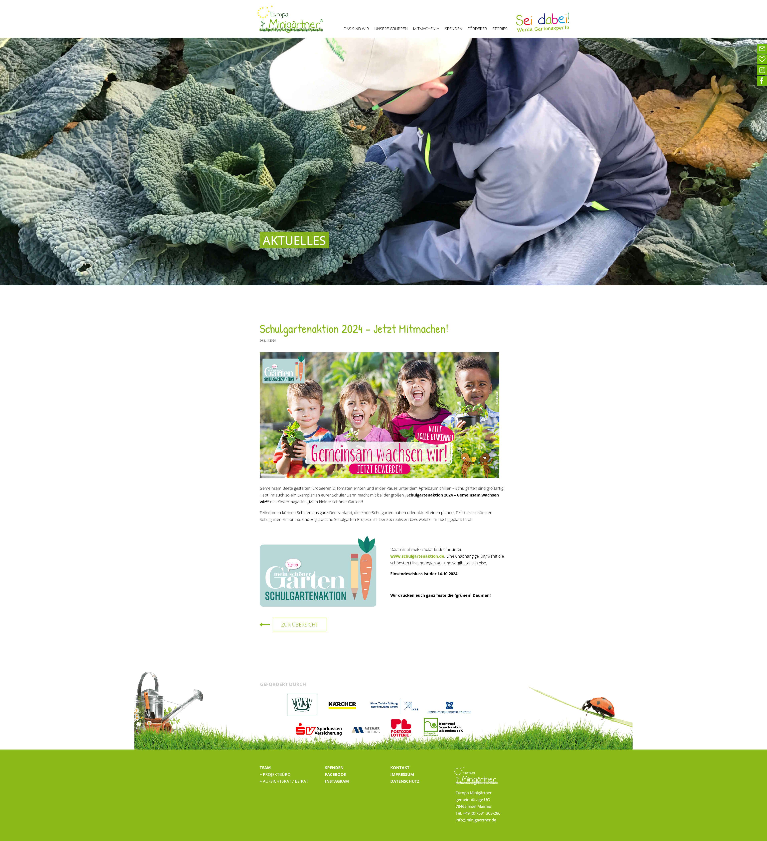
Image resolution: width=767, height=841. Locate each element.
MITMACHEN (424, 29)
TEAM (265, 767)
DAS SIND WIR (356, 29)
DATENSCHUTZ (404, 781)
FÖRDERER (477, 29)
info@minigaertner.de (476, 820)
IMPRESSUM (402, 774)
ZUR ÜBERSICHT (299, 624)
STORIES (499, 29)
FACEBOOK (335, 774)
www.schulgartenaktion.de (417, 556)
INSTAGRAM (337, 781)
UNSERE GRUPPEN (391, 29)
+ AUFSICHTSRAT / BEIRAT (284, 781)
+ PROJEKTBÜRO (275, 774)
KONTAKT (399, 767)
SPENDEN (453, 29)
